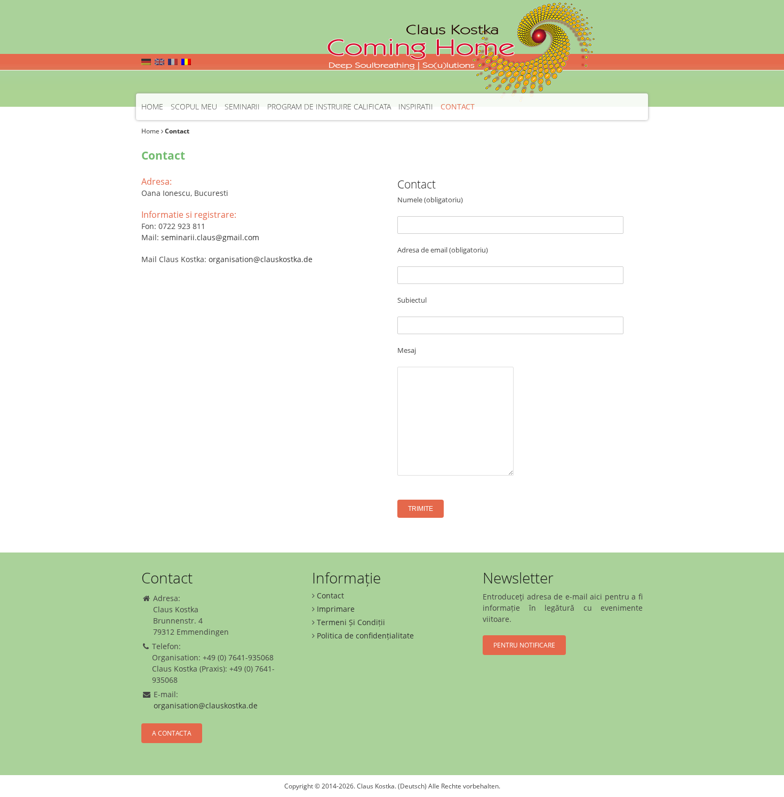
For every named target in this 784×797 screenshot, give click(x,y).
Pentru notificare (524, 645)
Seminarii (242, 106)
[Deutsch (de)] (146, 62)
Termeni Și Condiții (351, 622)
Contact (458, 106)
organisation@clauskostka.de (261, 259)
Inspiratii (415, 106)
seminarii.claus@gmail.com (210, 237)
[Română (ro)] (186, 62)
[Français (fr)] (173, 62)
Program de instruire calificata (329, 106)
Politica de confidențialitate (365, 635)
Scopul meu (194, 106)
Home (152, 106)
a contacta (171, 733)
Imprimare (336, 609)
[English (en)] (159, 62)
